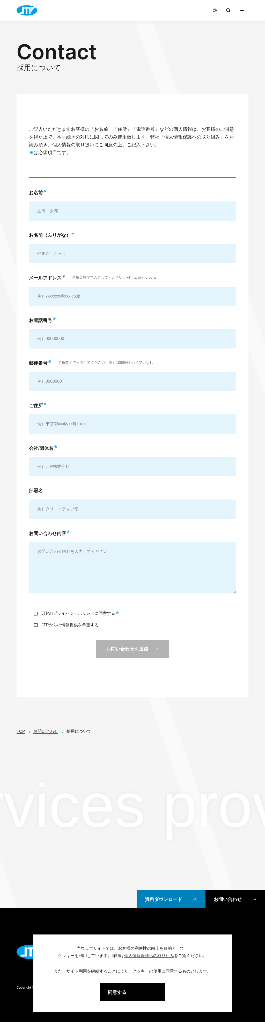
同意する (117, 992)
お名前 (36, 192)
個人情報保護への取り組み (192, 137)
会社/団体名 (41, 448)
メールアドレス (45, 277)
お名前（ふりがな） (50, 235)
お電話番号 (40, 320)
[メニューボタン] (241, 10)
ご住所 (36, 405)
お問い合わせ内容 (47, 533)
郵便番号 (38, 363)
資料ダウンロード (163, 899)
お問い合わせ (228, 899)
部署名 (36, 490)
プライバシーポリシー (73, 613)
